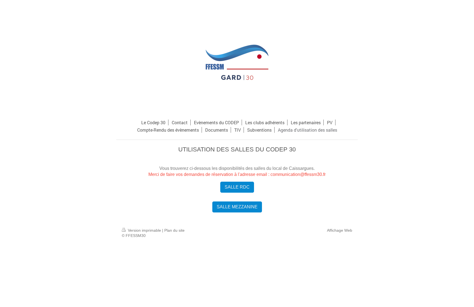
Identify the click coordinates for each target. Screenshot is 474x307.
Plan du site (174, 230)
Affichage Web (339, 230)
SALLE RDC (237, 187)
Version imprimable (144, 230)
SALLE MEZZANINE (237, 206)
